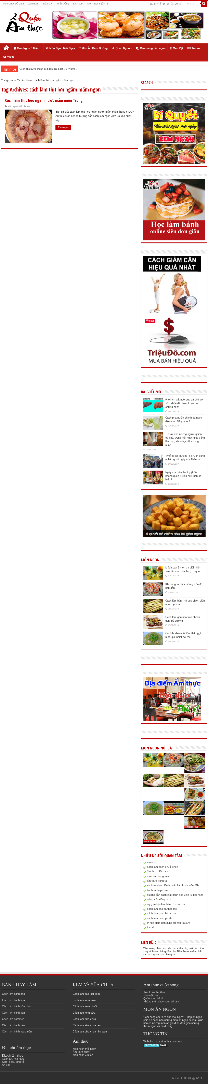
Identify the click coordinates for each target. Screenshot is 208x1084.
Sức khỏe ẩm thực (154, 992)
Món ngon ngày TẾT (98, 3)
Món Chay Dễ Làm (13, 3)
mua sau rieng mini (158, 876)
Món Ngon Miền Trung (19, 106)
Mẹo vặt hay (150, 995)
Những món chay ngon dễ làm (161, 1001)
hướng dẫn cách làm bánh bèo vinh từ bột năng (175, 894)
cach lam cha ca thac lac (162, 908)
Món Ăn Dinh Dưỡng (95, 48)
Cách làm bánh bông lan (16, 1006)
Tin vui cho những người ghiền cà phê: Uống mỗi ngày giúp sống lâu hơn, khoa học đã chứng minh (74, 68)
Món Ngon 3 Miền (28, 48)
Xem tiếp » (63, 127)
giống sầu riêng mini (159, 899)
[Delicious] (176, 3)
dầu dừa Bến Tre (176, 951)
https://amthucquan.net (168, 1041)
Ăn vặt (6, 1064)
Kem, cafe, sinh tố (13, 1061)
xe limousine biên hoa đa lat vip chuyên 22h (173, 885)
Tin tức (196, 48)
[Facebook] (160, 3)
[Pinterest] (168, 3)
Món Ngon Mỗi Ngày (62, 48)
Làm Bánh (33, 3)
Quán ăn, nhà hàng (13, 1058)
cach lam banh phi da (159, 918)
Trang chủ (6, 47)
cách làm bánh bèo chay (161, 913)
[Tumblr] (180, 3)
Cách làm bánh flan (13, 1012)
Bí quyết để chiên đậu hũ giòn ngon (173, 534)
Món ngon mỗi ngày (84, 1048)
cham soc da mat (166, 948)
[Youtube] (172, 3)
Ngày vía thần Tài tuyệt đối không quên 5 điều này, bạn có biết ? (183, 476)
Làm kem (78, 3)
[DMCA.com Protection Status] (155, 1044)
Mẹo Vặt (178, 48)
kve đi (150, 927)
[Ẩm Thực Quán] (24, 22)
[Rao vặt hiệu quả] (172, 340)
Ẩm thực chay (81, 1051)
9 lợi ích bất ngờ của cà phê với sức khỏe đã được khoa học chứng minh (184, 403)
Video (10, 56)
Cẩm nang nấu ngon (153, 48)
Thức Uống (63, 3)
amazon (151, 862)
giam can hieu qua (164, 954)
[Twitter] (164, 3)
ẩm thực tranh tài (157, 880)
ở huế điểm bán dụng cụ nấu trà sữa (168, 922)
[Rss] (151, 3)
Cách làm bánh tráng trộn (17, 1031)
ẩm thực (161, 1016)
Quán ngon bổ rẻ (153, 998)
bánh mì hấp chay (157, 890)
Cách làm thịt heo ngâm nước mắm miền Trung (44, 100)
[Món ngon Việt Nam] (128, 24)
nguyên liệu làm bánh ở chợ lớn (166, 904)
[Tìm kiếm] (204, 4)
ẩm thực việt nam (157, 871)
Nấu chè (48, 3)
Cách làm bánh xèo (13, 1025)
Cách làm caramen (13, 1018)
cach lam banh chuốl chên (162, 866)
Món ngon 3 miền (83, 1054)
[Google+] (156, 3)
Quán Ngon (123, 48)
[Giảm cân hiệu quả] (172, 284)
